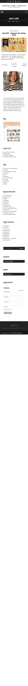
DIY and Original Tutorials (9, 171)
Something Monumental (9, 214)
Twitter (5, 184)
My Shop (5, 179)
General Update (14, 30)
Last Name (6, 301)
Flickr (4, 174)
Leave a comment (24, 64)
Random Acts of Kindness (9, 238)
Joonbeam (6, 200)
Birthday (5, 306)
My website (6, 181)
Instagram (6, 176)
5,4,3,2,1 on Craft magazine (10, 168)
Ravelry (5, 182)
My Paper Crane (7, 206)
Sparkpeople (6, 240)
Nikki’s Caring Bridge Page (10, 208)
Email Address (7, 291)
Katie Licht (6, 202)
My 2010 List (6, 235)
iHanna (5, 198)
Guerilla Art (6, 232)
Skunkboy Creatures (8, 213)
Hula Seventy (6, 197)
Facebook (5, 173)
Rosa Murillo (6, 209)
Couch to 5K (6, 229)
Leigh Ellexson (6, 153)
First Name (6, 296)
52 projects (6, 226)
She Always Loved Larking (9, 211)
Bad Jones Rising (7, 195)
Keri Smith (6, 203)
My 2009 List (6, 234)
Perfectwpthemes (17, 333)
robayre (5, 64)
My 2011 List (6, 237)
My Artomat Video (8, 178)
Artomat (5, 170)
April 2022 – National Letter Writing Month (14, 34)
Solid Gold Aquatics (8, 155)
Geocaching (6, 230)
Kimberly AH (6, 205)
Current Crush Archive (9, 152)
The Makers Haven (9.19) (9, 157)
